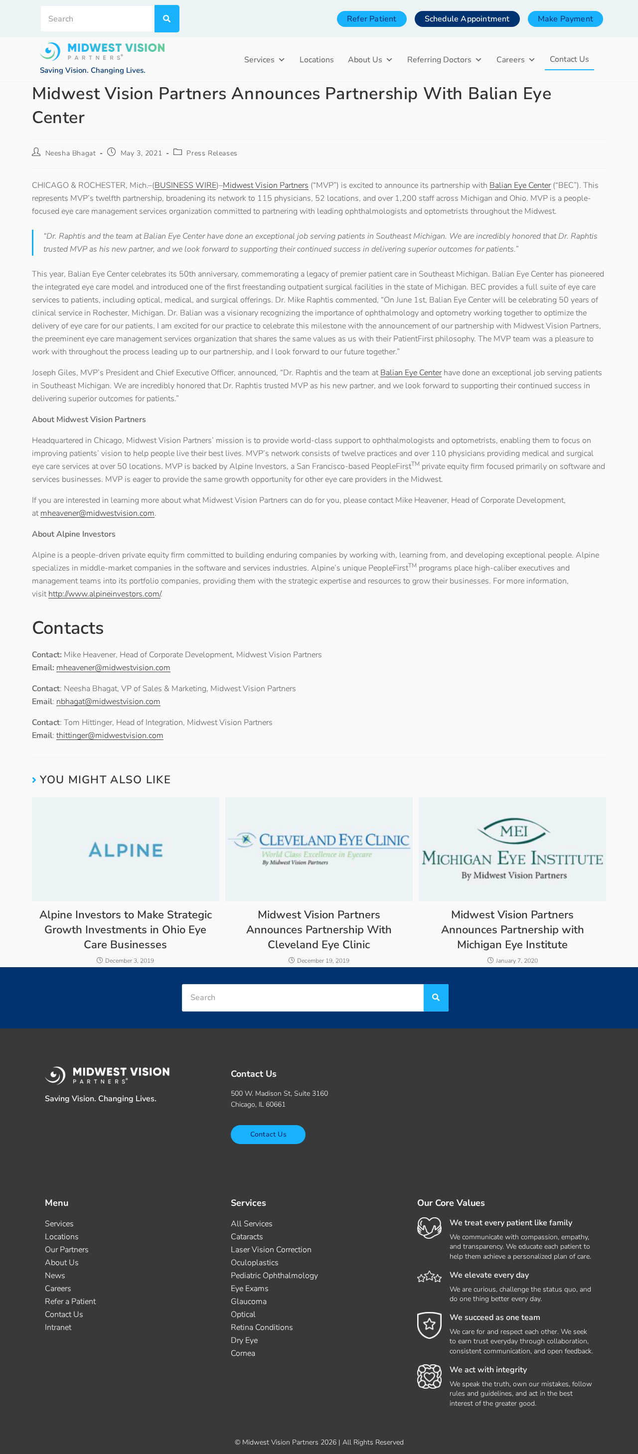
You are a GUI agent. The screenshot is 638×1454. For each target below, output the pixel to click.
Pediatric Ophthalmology (274, 1275)
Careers (510, 59)
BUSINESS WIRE (185, 185)
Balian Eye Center (520, 185)
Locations (317, 59)
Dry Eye (244, 1340)
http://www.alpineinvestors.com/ (104, 593)
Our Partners (67, 1249)
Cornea (243, 1353)
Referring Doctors (439, 59)
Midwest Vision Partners (266, 185)
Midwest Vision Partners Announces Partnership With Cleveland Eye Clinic (319, 929)
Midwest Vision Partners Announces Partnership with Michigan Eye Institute (512, 929)
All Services (252, 1223)
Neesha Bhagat (70, 153)
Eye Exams (250, 1288)
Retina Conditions (262, 1327)
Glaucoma (249, 1301)
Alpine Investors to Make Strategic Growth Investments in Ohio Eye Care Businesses (125, 929)
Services (259, 59)
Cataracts (247, 1236)
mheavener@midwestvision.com (97, 513)
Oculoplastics (255, 1262)
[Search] (167, 18)
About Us (365, 59)
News (55, 1275)
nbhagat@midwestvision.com (108, 701)
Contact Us (569, 59)
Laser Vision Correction (271, 1249)
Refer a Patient (70, 1301)
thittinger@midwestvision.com (109, 735)
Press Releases (211, 153)
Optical (243, 1314)
